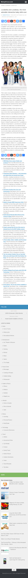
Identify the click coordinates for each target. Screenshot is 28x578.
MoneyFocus (6, 15)
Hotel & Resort (7, 453)
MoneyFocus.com (7, 2)
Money (4, 414)
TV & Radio (6, 362)
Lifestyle (14, 5)
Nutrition (6, 393)
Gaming (5, 349)
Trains (5, 460)
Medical (5, 389)
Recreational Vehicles (9, 335)
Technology (5, 427)
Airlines (5, 436)
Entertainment (5, 339)
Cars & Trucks (7, 328)
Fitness (5, 386)
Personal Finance (8, 420)
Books (5, 345)
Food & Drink (5, 366)
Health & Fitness (6, 383)
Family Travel (7, 450)
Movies (5, 352)
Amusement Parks (8, 440)
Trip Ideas (6, 467)
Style (5, 409)
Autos (3, 326)
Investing (6, 416)
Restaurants (7, 379)
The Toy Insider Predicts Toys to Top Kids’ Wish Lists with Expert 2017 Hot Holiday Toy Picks (14, 255)
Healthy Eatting (7, 376)
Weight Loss (7, 396)
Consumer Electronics (9, 430)
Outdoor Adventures (8, 457)
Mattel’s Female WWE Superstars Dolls (13, 202)
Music (5, 355)
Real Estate (6, 423)
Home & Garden (5, 5)
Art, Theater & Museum (9, 342)
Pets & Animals (7, 406)
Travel (3, 434)
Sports (5, 359)
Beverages (6, 369)
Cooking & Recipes (8, 372)
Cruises (5, 447)
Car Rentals (6, 443)
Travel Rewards (7, 463)
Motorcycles (7, 332)
